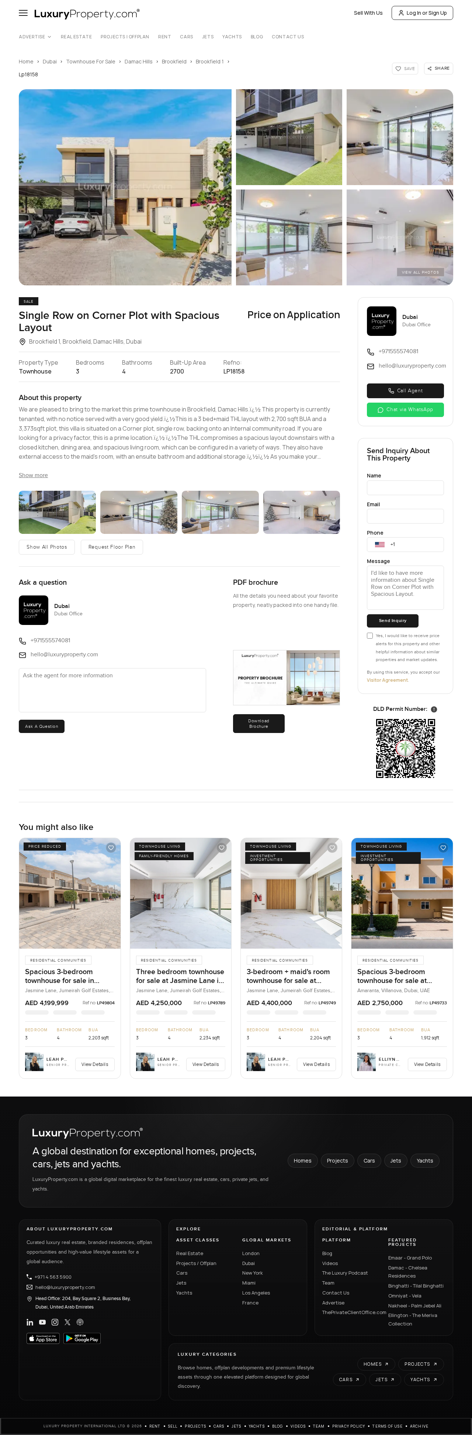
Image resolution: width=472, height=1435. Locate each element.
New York (252, 1272)
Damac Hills (139, 61)
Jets (208, 37)
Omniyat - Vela (404, 1295)
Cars (186, 37)
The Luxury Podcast (345, 1272)
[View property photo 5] (400, 237)
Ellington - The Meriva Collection (412, 1319)
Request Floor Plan (112, 547)
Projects (337, 1160)
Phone (375, 532)
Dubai (50, 61)
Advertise (32, 37)
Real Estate (76, 37)
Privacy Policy (348, 1426)
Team (328, 1282)
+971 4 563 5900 (53, 1277)
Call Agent (410, 391)
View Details (94, 1064)
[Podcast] (80, 1322)
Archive (419, 1426)
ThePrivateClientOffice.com (350, 1312)
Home (26, 61)
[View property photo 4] (289, 237)
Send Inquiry (393, 620)
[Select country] (380, 544)
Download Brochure (259, 723)
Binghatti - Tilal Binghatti (416, 1285)
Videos (330, 1263)
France (250, 1302)
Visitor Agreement (387, 680)
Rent (164, 37)
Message (378, 560)
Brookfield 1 (210, 61)
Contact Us (288, 37)
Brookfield (174, 61)
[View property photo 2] (289, 137)
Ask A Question (41, 726)
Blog (257, 37)
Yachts (232, 37)
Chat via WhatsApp (409, 410)
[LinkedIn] (30, 1322)
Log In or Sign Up (427, 12)
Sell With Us (368, 12)
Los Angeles (256, 1292)
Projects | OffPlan (125, 37)
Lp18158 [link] (28, 74)
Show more (33, 475)
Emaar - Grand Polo (410, 1257)
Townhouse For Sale (90, 61)
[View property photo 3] (400, 137)
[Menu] (23, 13)
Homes (303, 1160)
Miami (249, 1282)
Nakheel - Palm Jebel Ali (414, 1305)
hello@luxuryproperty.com (65, 1287)
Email (373, 504)
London (251, 1253)
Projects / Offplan (196, 1263)
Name (374, 475)
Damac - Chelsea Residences (407, 1271)
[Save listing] (111, 847)
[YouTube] (42, 1322)
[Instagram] (55, 1322)
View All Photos (420, 272)
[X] (67, 1322)
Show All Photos (47, 547)
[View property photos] (125, 187)
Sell (173, 1426)
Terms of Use (387, 1426)
